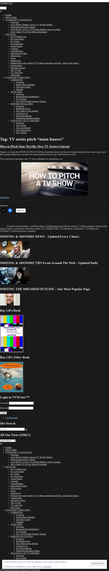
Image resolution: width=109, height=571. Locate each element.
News (13, 58)
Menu (3, 8)
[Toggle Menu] (1, 11)
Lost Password (11, 418)
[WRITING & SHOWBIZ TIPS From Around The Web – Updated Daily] (15, 283)
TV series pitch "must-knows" (72, 228)
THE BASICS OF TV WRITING (25, 121)
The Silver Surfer (23, 87)
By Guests (15, 41)
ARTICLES (10, 34)
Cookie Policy (47, 567)
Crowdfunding (17, 51)
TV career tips (17, 73)
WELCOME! (11, 17)
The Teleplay (21, 133)
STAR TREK (16, 92)
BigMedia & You (23, 109)
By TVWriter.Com (18, 37)
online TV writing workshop (83, 226)
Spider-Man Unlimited (25, 85)
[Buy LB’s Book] (11, 351)
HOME (8, 15)
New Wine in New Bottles (27, 111)
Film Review (16, 56)
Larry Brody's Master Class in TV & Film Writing (32, 25)
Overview (15, 22)
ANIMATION (17, 80)
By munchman (17, 44)
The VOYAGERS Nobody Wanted (31, 101)
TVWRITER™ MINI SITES (17, 77)
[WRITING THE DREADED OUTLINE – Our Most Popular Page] (10, 305)
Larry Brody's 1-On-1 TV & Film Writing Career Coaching (35, 29)
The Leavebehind (23, 128)
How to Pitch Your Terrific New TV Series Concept (35, 146)
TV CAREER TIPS (49, 228)
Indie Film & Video (19, 53)
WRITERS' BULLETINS (22, 104)
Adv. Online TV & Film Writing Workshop (29, 32)
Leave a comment (28, 231)
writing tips (16, 231)
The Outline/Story (23, 130)
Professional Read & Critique (23, 27)
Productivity (16, 61)
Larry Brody (64, 226)
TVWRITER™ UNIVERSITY (18, 20)
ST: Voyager (21, 99)
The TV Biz (16, 70)
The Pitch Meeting (24, 116)
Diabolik (19, 89)
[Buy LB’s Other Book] (11, 391)
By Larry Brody (17, 39)
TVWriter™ (5, 231)
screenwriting (16, 65)
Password (4, 408)
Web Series (15, 75)
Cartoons (14, 49)
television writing (18, 68)
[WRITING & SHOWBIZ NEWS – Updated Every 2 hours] (15, 257)
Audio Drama (16, 46)
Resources (55, 226)
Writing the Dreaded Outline (28, 118)
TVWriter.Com (6, 3)
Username (4, 403)
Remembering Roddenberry (27, 97)
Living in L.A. (22, 113)
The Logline (21, 125)
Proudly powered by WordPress (26, 570)
